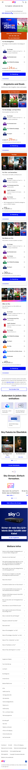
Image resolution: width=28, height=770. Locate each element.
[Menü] (2, 2)
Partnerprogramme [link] (7, 720)
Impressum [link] (4, 749)
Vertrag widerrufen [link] (7, 699)
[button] (13, 53)
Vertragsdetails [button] (5, 80)
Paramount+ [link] (6, 710)
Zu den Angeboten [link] (13, 540)
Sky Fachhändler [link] (6, 742)
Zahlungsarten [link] (17, 759)
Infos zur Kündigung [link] (7, 735)
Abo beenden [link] (6, 703)
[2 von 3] (13, 463)
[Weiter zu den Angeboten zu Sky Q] (13, 520)
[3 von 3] (15, 463)
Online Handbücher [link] (7, 738)
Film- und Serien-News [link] (8, 716)
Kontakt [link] (10, 749)
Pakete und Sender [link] (7, 732)
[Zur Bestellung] (13, 104)
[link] (13, 2)
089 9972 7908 (12, 383)
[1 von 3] (11, 463)
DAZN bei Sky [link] (6, 713)
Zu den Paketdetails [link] (13, 468)
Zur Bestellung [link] (13, 76)
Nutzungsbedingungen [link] (6, 759)
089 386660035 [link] (6, 13)
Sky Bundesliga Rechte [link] (8, 706)
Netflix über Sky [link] (6, 696)
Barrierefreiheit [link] (19, 756)
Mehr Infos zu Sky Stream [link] (13, 505)
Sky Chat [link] (5, 728)
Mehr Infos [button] (9, 498)
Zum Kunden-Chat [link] (13, 390)
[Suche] (22, 2)
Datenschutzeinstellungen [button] (7, 756)
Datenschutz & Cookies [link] (6, 753)
